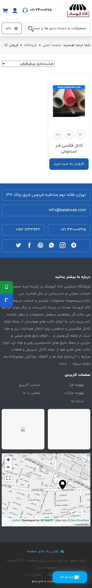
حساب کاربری (29, 385)
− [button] (8, 467)
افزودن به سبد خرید (68, 163)
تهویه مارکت (74, 393)
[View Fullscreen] (8, 478)
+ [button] (8, 460)
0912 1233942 (28, 230)
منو (9, 28)
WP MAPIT (46, 520)
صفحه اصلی (52, 45)
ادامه (63, 363)
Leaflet (16, 520)
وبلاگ (51, 574)
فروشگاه (30, 45)
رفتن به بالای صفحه (43, 551)
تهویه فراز (76, 385)
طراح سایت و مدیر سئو (46, 581)
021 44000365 (73, 230)
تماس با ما (31, 393)
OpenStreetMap (79, 520)
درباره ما (77, 401)
